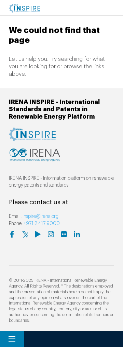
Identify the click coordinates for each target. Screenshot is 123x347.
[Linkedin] (77, 234)
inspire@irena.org (40, 216)
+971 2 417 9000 (42, 223)
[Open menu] (12, 339)
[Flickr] (64, 234)
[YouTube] (38, 234)
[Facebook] (12, 234)
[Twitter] (25, 234)
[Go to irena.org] (34, 158)
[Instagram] (51, 234)
